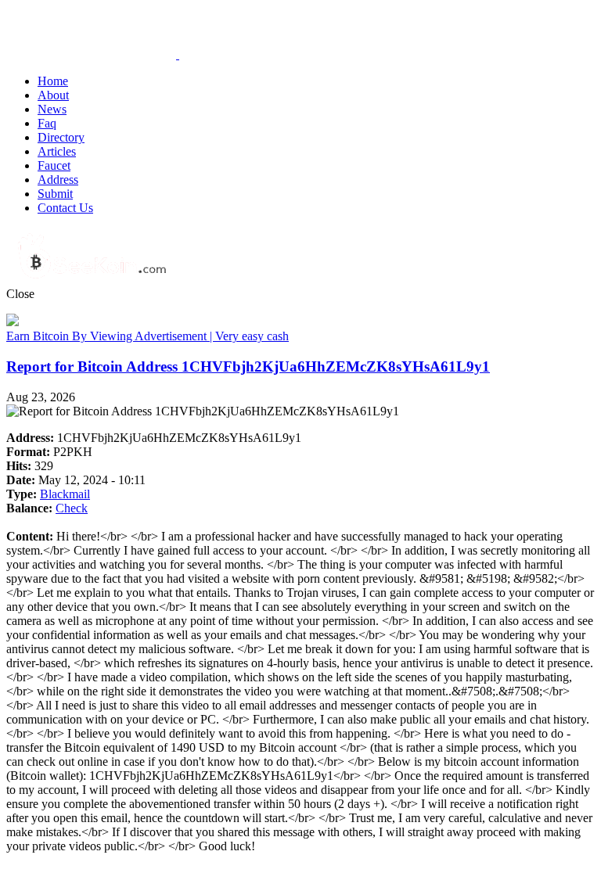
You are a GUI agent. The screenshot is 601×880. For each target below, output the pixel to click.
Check (72, 508)
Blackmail (65, 494)
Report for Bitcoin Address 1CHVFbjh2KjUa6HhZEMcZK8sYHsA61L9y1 (248, 366)
